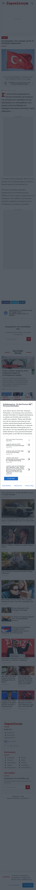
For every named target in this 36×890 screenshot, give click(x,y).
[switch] (28, 445)
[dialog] (18, 445)
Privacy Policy (29, 485)
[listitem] (18, 440)
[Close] (32, 404)
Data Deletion (6, 485)
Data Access (18, 485)
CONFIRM (11, 478)
